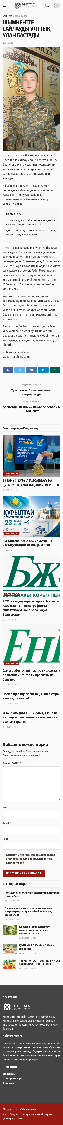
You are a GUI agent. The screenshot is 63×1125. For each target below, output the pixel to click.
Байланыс (8, 1083)
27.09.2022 (25, 953)
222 (34, 969)
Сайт (5, 839)
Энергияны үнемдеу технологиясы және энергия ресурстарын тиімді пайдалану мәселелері (29, 912)
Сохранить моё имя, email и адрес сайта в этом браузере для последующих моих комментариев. (30, 858)
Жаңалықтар (21, 16)
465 (20, 901)
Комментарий (12, 762)
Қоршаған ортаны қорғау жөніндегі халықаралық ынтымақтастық (34, 930)
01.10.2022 (11, 901)
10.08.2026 (8, 704)
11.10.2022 (25, 938)
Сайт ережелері (12, 1078)
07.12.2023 (25, 969)
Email (7, 823)
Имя (6, 807)
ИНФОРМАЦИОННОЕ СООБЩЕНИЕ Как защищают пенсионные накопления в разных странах (30, 717)
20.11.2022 (8, 42)
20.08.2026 (8, 490)
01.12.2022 (11, 919)
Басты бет (7, 16)
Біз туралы (9, 1073)
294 (34, 953)
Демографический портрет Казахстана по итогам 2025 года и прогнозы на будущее (31, 675)
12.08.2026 (8, 620)
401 (20, 919)
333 (34, 938)
